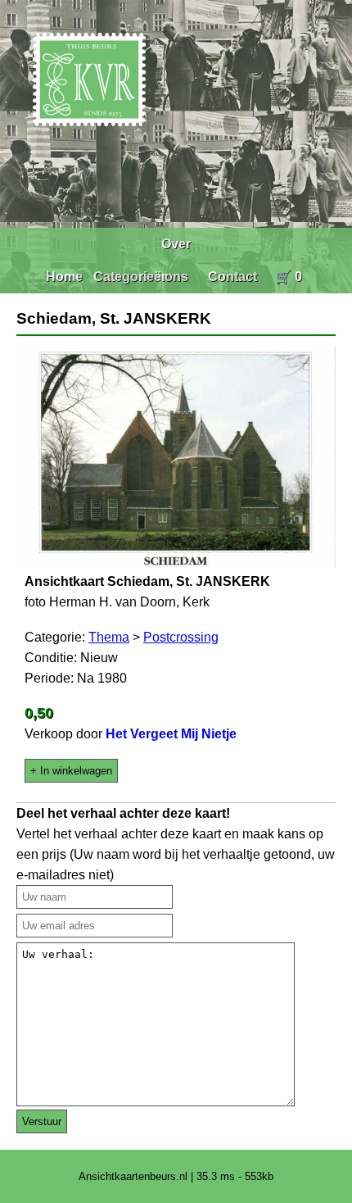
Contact (232, 277)
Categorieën (131, 277)
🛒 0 (288, 277)
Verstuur (41, 1121)
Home (64, 277)
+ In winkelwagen (71, 771)
